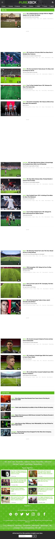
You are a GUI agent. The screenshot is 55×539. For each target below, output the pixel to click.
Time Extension (27, 525)
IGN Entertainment (22, 520)
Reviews (48, 167)
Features (37, 167)
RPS (40, 528)
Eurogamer (17, 528)
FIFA (43, 217)
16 (19, 175)
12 (9, 426)
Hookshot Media (9, 520)
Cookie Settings (29, 464)
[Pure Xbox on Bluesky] (27, 514)
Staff (13, 461)
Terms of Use (48, 461)
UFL (41, 18)
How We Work (19, 461)
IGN (50, 525)
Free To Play (44, 90)
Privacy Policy (39, 461)
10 (9, 435)
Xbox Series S (52, 184)
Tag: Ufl (4, 10)
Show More (27, 505)
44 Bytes (33, 520)
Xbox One (44, 305)
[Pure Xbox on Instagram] (33, 514)
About (9, 461)
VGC (22, 528)
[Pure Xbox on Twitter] (21, 514)
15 (9, 410)
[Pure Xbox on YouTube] (16, 514)
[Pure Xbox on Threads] (38, 514)
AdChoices (39, 520)
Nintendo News (44, 525)
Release (50, 74)
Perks (43, 57)
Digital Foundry (35, 525)
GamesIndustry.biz (29, 528)
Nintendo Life (10, 525)
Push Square (18, 525)
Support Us (27, 461)
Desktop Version (38, 464)
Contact (33, 461)
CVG (36, 528)
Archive (21, 464)
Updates (44, 18)
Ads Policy (15, 464)
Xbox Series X (50, 18)
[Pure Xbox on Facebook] (44, 514)
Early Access (45, 74)
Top (5, 461)
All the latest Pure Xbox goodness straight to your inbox (27, 533)
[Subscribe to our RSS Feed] (10, 514)
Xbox (38, 18)
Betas (43, 107)
